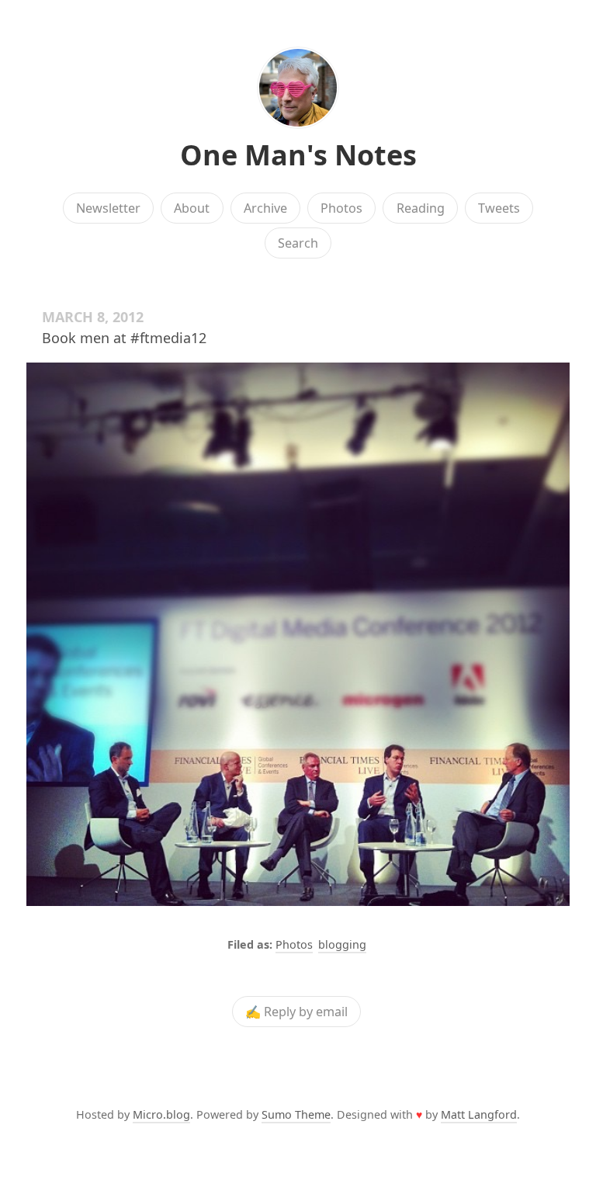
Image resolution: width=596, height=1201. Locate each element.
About (192, 208)
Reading (421, 208)
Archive (265, 208)
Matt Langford (479, 1114)
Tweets (499, 208)
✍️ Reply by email (296, 1011)
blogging (342, 944)
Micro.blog (161, 1114)
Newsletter (108, 208)
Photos (341, 208)
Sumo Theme (296, 1114)
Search (298, 243)
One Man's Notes (298, 155)
